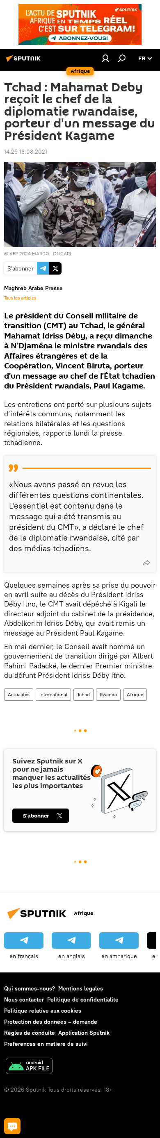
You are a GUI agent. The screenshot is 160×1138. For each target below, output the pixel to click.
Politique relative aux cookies (42, 1010)
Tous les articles (20, 298)
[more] (146, 562)
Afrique (135, 694)
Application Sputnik (84, 1032)
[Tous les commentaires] (12, 1126)
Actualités (19, 694)
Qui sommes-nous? (29, 988)
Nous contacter (24, 999)
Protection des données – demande (50, 1021)
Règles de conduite (29, 1032)
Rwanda (108, 694)
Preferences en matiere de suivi (46, 1043)
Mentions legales (80, 988)
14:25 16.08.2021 (25, 151)
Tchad (83, 694)
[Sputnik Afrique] (24, 61)
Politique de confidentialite (83, 999)
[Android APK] (29, 1067)
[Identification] (105, 58)
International (53, 694)
